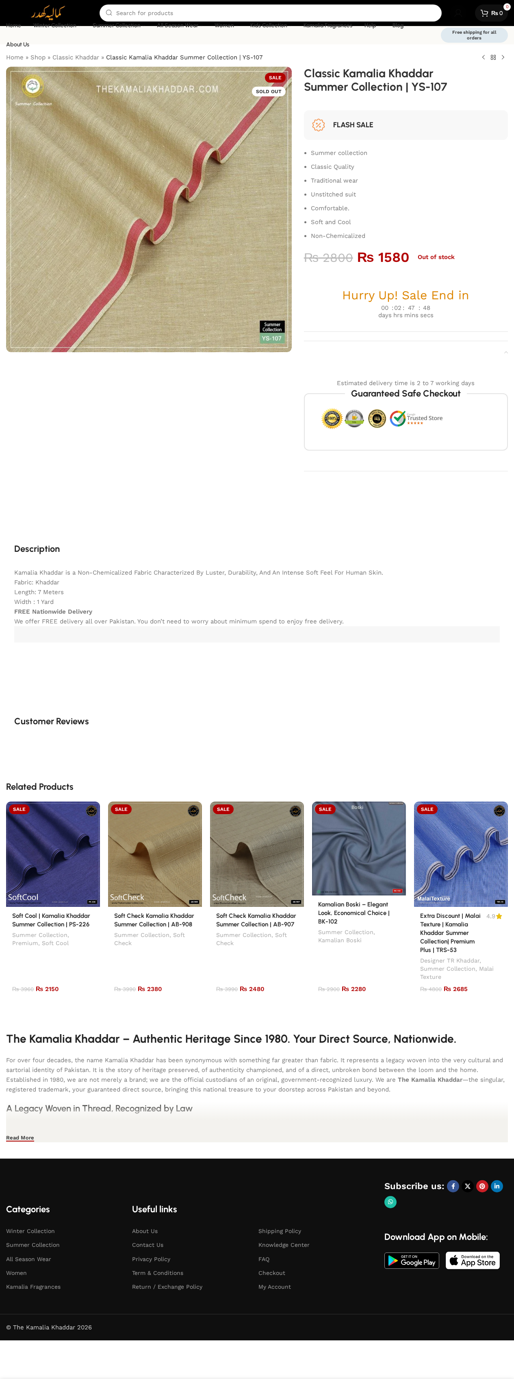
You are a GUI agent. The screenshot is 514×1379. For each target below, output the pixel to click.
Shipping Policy (279, 1231)
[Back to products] (493, 58)
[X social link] (468, 1186)
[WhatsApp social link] (390, 1202)
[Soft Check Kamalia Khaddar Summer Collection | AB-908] (155, 854)
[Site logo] (48, 12)
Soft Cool (55, 943)
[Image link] (411, 1260)
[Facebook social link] (453, 1186)
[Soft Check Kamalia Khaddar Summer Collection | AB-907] (257, 854)
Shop (38, 57)
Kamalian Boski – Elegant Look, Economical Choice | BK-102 (354, 913)
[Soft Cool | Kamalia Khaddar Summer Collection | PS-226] (53, 854)
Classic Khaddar (75, 57)
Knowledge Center (284, 1245)
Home (15, 57)
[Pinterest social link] (482, 1186)
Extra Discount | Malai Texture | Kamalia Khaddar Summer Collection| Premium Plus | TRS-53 (450, 933)
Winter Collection (30, 1231)
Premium (25, 943)
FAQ (263, 1259)
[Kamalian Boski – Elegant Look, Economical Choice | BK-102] (359, 848)
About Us (145, 1231)
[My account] (458, 13)
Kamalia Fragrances (33, 1286)
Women (16, 1273)
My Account (274, 1286)
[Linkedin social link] (497, 1186)
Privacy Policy (151, 1259)
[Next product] (503, 58)
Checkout (271, 1273)
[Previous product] (483, 58)
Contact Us (147, 1245)
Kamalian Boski (340, 940)
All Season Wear (28, 1259)
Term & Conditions (157, 1273)
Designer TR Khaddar (449, 960)
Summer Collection (39, 935)
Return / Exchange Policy (167, 1286)
